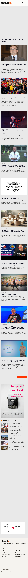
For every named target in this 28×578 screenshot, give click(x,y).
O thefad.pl (17, 550)
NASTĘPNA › (22, 377)
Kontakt (16, 552)
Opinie (3, 552)
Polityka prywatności (6, 571)
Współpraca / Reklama (20, 554)
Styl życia (3, 556)
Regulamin (3, 574)
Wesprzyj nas (18, 556)
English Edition (5, 564)
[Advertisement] (14, 20)
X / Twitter (17, 562)
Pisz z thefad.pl (5, 562)
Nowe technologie (5, 554)
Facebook (17, 564)
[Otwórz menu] (25, 2)
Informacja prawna (6, 576)
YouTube (17, 566)
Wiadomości (4, 550)
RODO (2, 566)
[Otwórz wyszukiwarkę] (21, 2)
